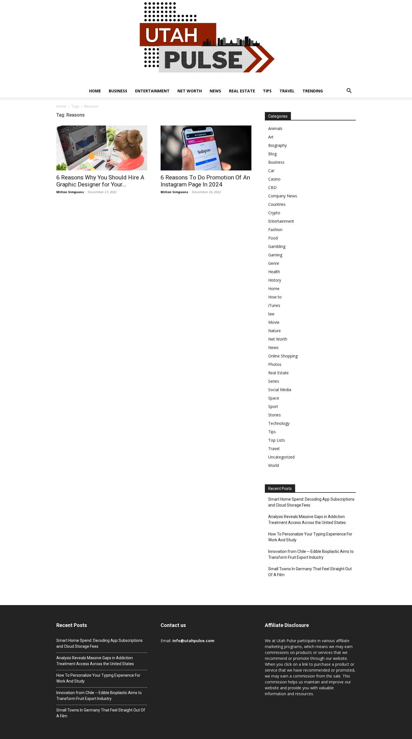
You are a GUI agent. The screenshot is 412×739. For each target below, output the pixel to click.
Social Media (279, 389)
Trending (312, 90)
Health (274, 271)
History (274, 280)
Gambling (276, 246)
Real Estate (242, 90)
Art (271, 137)
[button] (349, 91)
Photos (274, 364)
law (271, 313)
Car (271, 170)
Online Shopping (283, 356)
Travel (287, 90)
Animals (275, 128)
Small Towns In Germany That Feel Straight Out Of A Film (310, 572)
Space (273, 398)
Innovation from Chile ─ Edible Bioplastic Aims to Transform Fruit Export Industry (311, 554)
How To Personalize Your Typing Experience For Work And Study (310, 537)
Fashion (275, 229)
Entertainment (152, 90)
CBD (272, 187)
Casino (274, 179)
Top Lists (276, 440)
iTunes (274, 305)
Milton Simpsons (70, 192)
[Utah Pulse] (206, 42)
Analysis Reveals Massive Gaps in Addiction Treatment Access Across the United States (307, 519)
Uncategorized (281, 457)
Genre (273, 263)
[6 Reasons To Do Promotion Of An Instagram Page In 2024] (206, 148)
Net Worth (189, 90)
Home (95, 90)
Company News (282, 196)
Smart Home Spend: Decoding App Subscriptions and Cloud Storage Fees (311, 502)
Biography (277, 145)
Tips (267, 90)
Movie (273, 322)
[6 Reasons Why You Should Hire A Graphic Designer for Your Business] (101, 148)
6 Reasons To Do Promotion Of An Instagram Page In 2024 (205, 181)
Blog (272, 153)
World (273, 465)
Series (273, 381)
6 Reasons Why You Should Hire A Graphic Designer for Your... (100, 181)
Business (118, 90)
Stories (274, 415)
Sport (273, 406)
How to (275, 297)
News (215, 90)
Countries (277, 204)
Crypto (274, 212)
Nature (274, 330)
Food (273, 238)
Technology (279, 423)
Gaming (275, 254)
